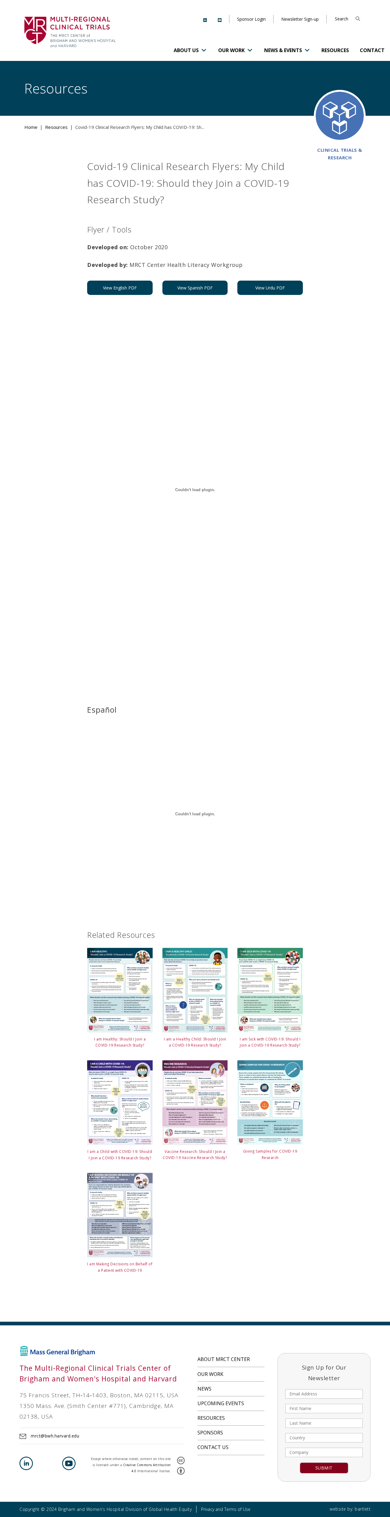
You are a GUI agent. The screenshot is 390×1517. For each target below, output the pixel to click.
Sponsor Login (251, 19)
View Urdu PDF (270, 288)
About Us (186, 50)
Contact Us (213, 1447)
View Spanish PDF (195, 288)
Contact (372, 50)
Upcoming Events (220, 1403)
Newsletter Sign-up (300, 19)
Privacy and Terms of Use (225, 1509)
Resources (335, 50)
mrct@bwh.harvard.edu (55, 1436)
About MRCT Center (223, 1359)
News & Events (283, 50)
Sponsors (210, 1432)
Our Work (231, 50)
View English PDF (120, 288)
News (204, 1388)
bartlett (362, 1509)
